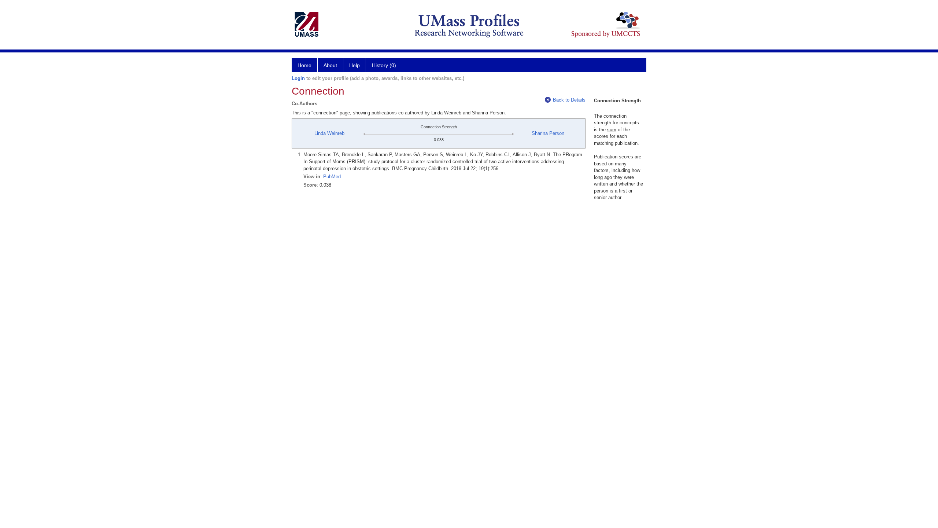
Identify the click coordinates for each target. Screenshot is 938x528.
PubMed (332, 176)
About (330, 65)
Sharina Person (548, 133)
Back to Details (569, 100)
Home (304, 65)
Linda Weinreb (329, 133)
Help (354, 65)
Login (298, 78)
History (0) (384, 65)
